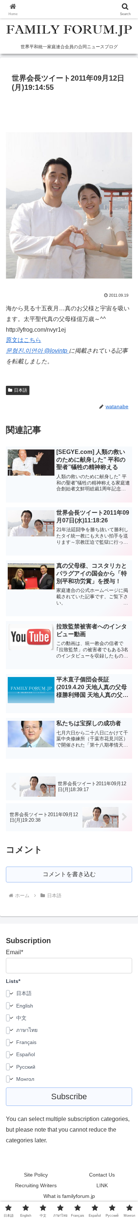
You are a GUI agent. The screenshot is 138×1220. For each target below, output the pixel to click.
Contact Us (102, 1175)
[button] (123, 998)
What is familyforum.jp (69, 1196)
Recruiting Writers (36, 1185)
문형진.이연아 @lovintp (37, 351)
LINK (102, 1185)
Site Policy (36, 1175)
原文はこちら (23, 340)
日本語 (20, 390)
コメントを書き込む (69, 874)
